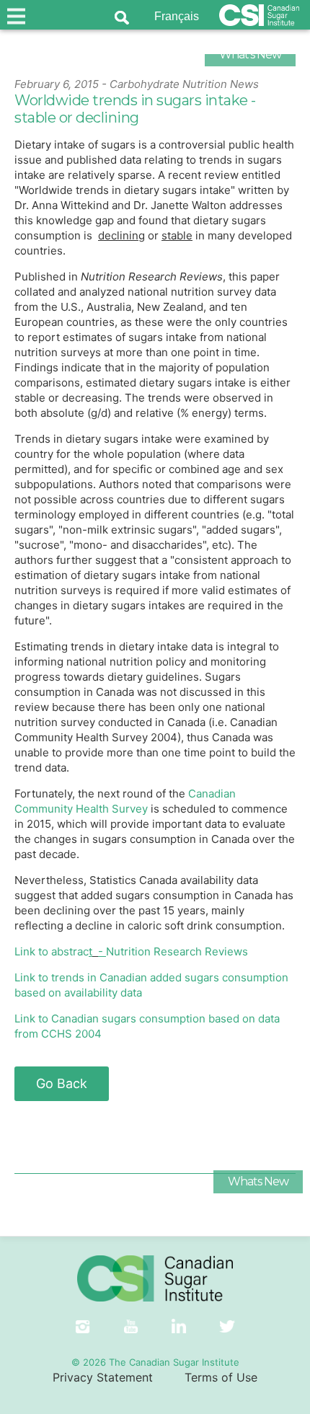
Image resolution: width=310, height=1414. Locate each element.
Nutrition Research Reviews (173, 951)
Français (176, 16)
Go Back (61, 1083)
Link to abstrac (53, 951)
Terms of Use (221, 1377)
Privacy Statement (103, 1377)
